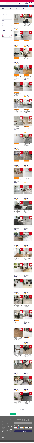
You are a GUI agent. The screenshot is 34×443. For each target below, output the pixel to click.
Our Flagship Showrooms (11, 431)
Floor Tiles (7, 423)
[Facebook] (17, 419)
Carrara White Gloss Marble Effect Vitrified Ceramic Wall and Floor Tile (28, 111)
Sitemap (11, 429)
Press (11, 422)
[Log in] (29, 2)
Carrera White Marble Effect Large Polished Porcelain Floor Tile (18, 111)
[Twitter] (20, 419)
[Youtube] (24, 419)
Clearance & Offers (3, 421)
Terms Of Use (12, 424)
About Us (11, 419)
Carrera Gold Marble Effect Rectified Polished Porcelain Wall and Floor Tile (17, 43)
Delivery (3, 424)
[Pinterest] (22, 419)
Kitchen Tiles (7, 422)
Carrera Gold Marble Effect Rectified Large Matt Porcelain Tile (18, 196)
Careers (11, 421)
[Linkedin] (28, 419)
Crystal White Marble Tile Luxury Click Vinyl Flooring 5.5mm (17, 146)
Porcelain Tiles (8, 430)
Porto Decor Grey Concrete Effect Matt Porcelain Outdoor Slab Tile (18, 305)
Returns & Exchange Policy (3, 430)
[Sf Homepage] (3, 3)
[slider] (2, 35)
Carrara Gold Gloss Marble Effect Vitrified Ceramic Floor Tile (27, 196)
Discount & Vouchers (3, 428)
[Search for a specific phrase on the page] (16, 3)
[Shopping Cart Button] (31, 2)
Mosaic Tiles (7, 426)
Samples (3, 435)
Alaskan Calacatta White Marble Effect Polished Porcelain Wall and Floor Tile (28, 227)
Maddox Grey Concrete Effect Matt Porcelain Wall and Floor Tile (18, 355)
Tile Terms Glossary (3, 433)
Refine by (4, 14)
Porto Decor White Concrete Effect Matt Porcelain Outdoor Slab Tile (18, 387)
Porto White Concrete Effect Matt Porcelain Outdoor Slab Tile (17, 274)
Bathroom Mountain (11, 433)
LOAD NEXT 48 (22, 409)
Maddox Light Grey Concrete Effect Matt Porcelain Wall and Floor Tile (27, 258)
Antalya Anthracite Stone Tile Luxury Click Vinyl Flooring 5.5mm (27, 402)
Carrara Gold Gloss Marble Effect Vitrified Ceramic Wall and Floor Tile (18, 211)
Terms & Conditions (11, 426)
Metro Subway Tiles (8, 428)
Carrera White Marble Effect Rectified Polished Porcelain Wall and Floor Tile (17, 26)
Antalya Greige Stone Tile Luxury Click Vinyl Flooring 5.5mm (17, 94)
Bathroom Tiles (8, 420)
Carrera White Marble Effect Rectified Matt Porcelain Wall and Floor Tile (17, 60)
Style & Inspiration (3, 437)
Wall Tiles (7, 425)
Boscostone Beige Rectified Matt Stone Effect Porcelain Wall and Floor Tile (27, 128)
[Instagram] (26, 419)
